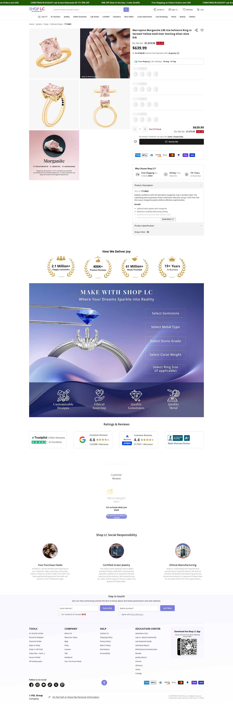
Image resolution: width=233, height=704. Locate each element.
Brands (138, 653)
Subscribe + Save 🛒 (37, 653)
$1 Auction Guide (36, 633)
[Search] (126, 9)
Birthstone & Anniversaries (146, 649)
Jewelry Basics (141, 657)
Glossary (138, 665)
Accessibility (105, 653)
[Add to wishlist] (202, 30)
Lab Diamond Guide (143, 641)
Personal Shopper (36, 637)
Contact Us (104, 633)
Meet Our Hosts (71, 637)
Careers (68, 649)
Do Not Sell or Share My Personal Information (75, 697)
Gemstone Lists (141, 633)
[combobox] (89, 9)
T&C (66, 653)
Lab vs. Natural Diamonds (145, 637)
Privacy (140, 614)
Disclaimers (104, 649)
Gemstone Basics (142, 645)
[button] (178, 53)
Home (137, 669)
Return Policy (105, 645)
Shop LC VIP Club (36, 649)
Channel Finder (35, 641)
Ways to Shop (34, 645)
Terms (133, 614)
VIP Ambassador (35, 661)
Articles (138, 661)
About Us (68, 633)
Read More (166, 219)
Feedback (68, 657)
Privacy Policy (105, 641)
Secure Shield (34, 657)
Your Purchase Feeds (73, 661)
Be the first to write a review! (116, 516)
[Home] (41, 9)
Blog (66, 641)
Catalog (138, 673)
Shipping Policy (106, 637)
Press (67, 645)
